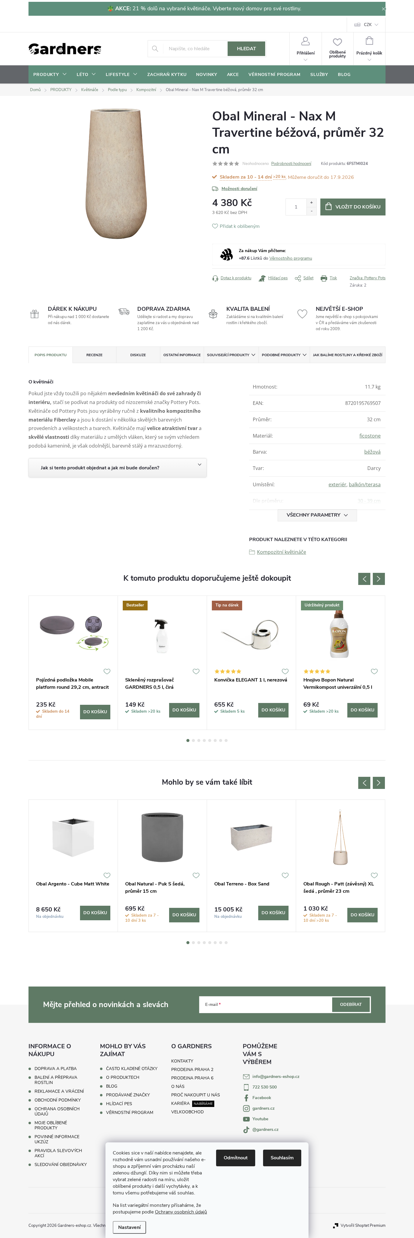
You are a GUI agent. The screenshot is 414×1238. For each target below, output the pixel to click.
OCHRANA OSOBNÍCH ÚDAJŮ (57, 1111)
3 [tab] (198, 740)
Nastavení (129, 1227)
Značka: (368, 278)
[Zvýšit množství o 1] (311, 203)
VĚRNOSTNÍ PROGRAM (129, 1112)
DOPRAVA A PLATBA (56, 1069)
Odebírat (351, 1004)
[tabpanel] (73, 663)
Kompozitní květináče (281, 552)
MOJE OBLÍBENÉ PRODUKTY (51, 1125)
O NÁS (178, 1086)
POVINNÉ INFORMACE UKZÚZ (57, 1139)
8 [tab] (226, 740)
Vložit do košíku (358, 207)
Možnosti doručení (239, 189)
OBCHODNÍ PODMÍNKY (58, 1100)
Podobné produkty (281, 355)
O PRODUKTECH (122, 1077)
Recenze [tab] (94, 355)
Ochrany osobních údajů (181, 1212)
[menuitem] (50, 74)
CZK (368, 25)
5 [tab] (209, 740)
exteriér (337, 484)
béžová (372, 451)
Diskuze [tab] (138, 355)
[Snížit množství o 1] (311, 211)
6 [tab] (215, 740)
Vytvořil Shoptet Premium (363, 1225)
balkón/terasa (365, 484)
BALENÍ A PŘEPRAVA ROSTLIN (56, 1080)
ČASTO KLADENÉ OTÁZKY (131, 1068)
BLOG (111, 1086)
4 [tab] (204, 740)
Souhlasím (282, 1157)
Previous (364, 579)
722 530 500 (264, 1087)
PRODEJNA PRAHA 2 (192, 1069)
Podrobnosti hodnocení (291, 163)
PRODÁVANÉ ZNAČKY (128, 1095)
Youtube (260, 1119)
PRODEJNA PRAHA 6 (192, 1078)
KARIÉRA (180, 1103)
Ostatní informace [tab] (182, 355)
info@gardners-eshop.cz (275, 1076)
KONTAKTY (182, 1061)
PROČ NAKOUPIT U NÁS (195, 1095)
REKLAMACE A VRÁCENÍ (59, 1091)
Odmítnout (236, 1157)
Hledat (246, 48)
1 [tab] (187, 740)
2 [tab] (193, 740)
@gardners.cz (265, 1129)
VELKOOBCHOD (187, 1112)
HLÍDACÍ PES (119, 1104)
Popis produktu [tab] (51, 355)
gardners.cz (263, 1108)
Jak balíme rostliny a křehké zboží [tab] (347, 355)
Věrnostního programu (290, 258)
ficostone (370, 435)
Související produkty (228, 355)
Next (379, 579)
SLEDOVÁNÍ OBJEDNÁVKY (61, 1164)
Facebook (261, 1098)
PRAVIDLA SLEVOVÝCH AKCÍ (58, 1153)
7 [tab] (220, 740)
